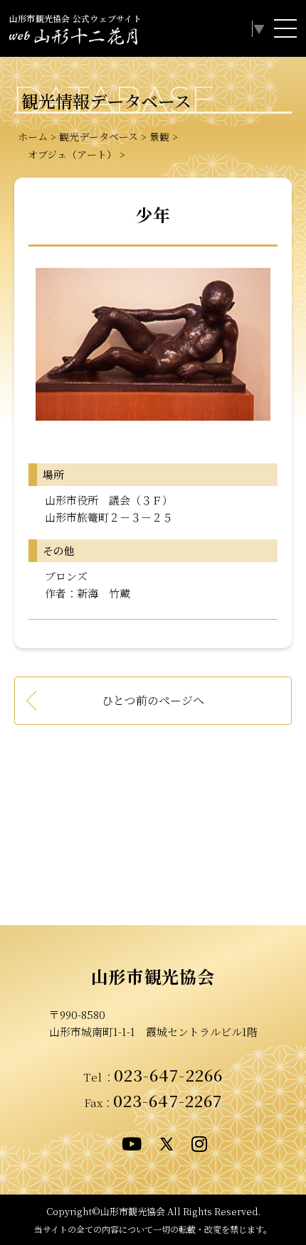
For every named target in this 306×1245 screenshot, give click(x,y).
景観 (159, 136)
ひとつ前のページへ (153, 700)
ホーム (33, 136)
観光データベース (98, 136)
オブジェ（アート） (67, 154)
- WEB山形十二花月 (73, 38)
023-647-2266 (168, 1074)
